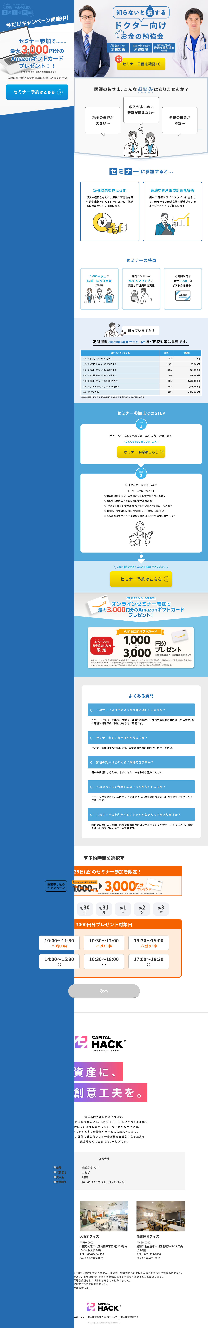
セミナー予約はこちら (141, 451)
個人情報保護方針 (130, 1317)
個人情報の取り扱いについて (102, 1317)
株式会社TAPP (76, 1317)
